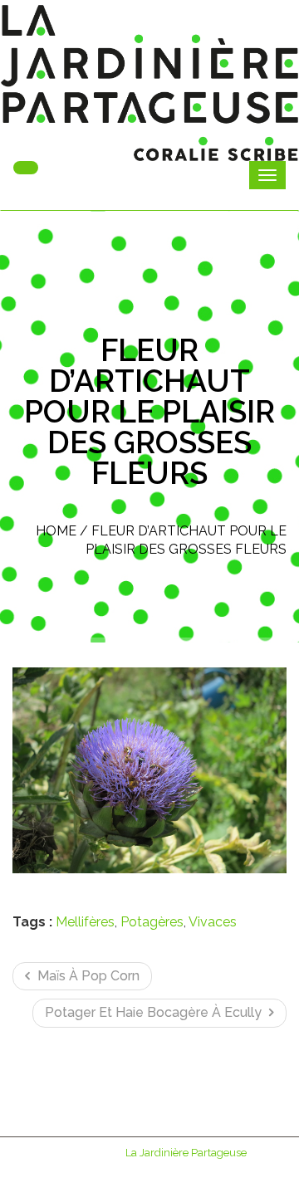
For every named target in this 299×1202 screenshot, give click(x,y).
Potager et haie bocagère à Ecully (155, 1012)
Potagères (152, 922)
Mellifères (85, 922)
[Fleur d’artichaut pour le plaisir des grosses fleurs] (149, 770)
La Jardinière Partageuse (186, 1152)
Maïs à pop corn (87, 976)
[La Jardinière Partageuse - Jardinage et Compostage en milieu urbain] (149, 83)
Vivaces (213, 922)
